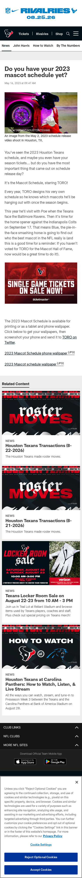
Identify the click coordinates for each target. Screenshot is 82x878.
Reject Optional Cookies (41, 857)
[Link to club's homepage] (8, 31)
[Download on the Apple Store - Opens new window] (25, 762)
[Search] (68, 34)
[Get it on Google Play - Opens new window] (55, 763)
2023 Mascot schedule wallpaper (34, 364)
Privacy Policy (52, 836)
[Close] (77, 782)
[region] (41, 827)
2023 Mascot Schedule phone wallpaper (40, 353)
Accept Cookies (41, 869)
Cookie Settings (41, 844)
